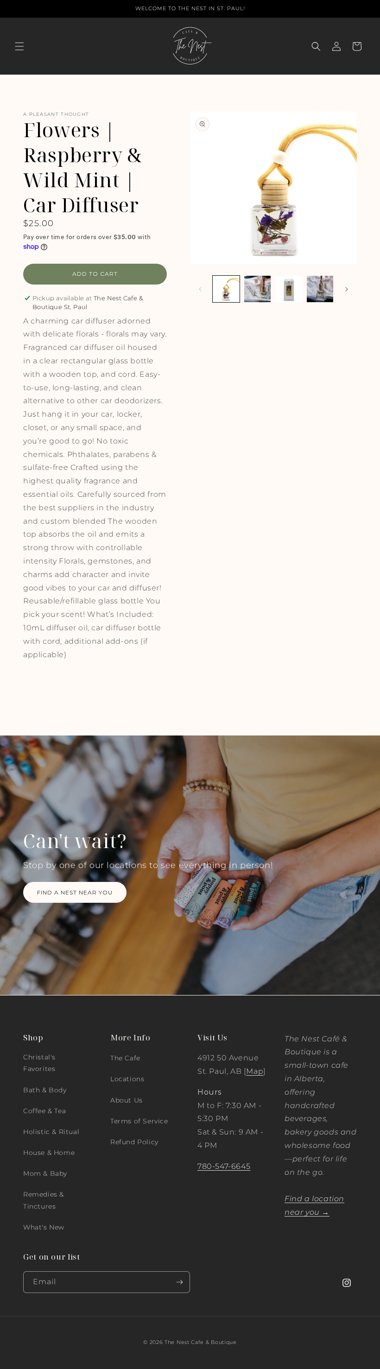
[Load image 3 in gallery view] (288, 289)
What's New (43, 1227)
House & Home (49, 1152)
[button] (19, 46)
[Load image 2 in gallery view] (257, 289)
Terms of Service (139, 1121)
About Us (126, 1100)
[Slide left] (200, 289)
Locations (127, 1079)
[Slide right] (346, 289)
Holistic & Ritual (51, 1132)
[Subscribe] (179, 1282)
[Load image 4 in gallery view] (320, 289)
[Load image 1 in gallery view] (226, 289)
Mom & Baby (45, 1173)
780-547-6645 (223, 1166)
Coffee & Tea (44, 1111)
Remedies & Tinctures (43, 1200)
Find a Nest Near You (75, 891)
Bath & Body (45, 1090)
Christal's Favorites (39, 1063)
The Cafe (125, 1058)
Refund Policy (134, 1142)
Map (254, 1071)
